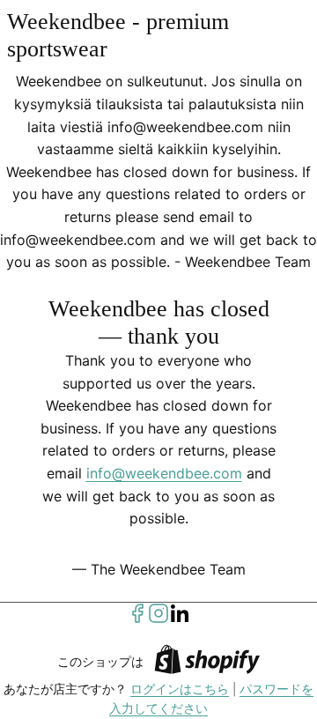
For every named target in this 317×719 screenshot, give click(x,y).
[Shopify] (207, 662)
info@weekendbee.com (164, 473)
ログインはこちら (179, 689)
